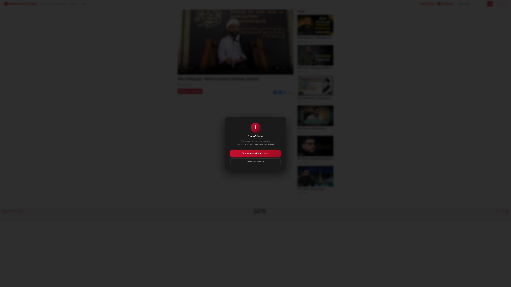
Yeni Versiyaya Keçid (255, 153)
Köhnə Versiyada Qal (255, 162)
